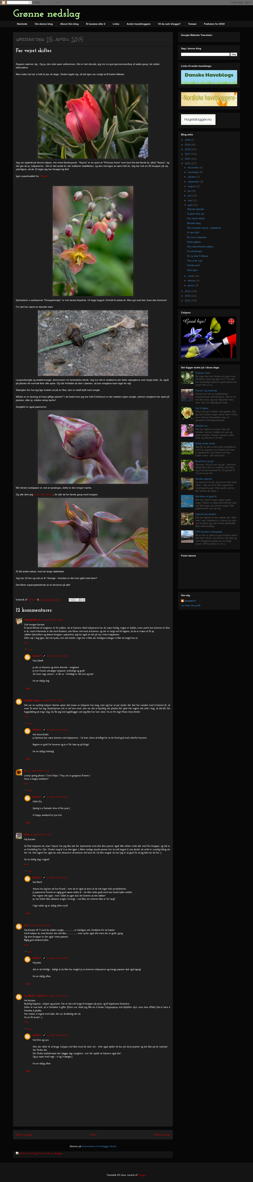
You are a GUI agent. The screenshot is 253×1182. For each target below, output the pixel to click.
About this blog (69, 24)
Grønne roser (202, 372)
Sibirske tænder (195, 209)
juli (189, 190)
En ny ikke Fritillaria (197, 256)
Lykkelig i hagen (32, 700)
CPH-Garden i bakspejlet (208, 531)
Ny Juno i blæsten (197, 237)
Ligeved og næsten (205, 514)
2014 (188, 291)
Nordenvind (193, 265)
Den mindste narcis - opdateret (204, 227)
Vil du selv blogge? (169, 24)
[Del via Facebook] (80, 600)
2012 (188, 300)
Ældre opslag (162, 1134)
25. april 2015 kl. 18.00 (57, 958)
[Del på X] (77, 600)
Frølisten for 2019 (214, 24)
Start (93, 1134)
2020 (188, 139)
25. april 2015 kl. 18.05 (57, 1035)
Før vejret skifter (196, 218)
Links (116, 24)
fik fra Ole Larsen (42, 494)
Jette (26, 925)
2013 (188, 295)
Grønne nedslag (46, 14)
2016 (188, 158)
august (192, 186)
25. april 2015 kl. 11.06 (40, 834)
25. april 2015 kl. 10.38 (57, 655)
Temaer (192, 24)
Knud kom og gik (204, 461)
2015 (188, 163)
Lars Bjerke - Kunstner (34, 995)
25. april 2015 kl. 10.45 (57, 729)
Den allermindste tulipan (200, 246)
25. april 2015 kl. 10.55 (57, 796)
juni (190, 195)
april (190, 205)
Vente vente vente (205, 443)
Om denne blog (44, 24)
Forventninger (194, 251)
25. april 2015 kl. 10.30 (38, 770)
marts (191, 276)
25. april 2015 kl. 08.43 (51, 700)
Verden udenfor (203, 478)
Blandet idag (194, 223)
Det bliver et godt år (206, 496)
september (194, 181)
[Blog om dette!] (73, 600)
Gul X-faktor (201, 408)
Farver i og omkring (206, 390)
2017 (188, 154)
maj (190, 200)
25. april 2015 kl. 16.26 (39, 925)
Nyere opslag (24, 1134)
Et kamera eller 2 (95, 24)
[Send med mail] (70, 600)
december (193, 167)
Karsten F (37, 655)
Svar (26, 642)
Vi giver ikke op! (195, 213)
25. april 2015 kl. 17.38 (56, 995)
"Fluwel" (43, 176)
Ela (25, 770)
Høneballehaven (32, 619)
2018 (188, 149)
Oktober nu (201, 425)
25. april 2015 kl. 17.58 (57, 877)
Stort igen (192, 270)
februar (192, 280)
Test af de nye (194, 260)
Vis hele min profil (190, 605)
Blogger (142, 1175)
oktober (192, 176)
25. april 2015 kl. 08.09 (52, 619)
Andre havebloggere (139, 24)
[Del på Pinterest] (83, 600)
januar (191, 285)
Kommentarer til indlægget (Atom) (99, 1146)
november (193, 172)
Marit (26, 834)
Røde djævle (194, 242)
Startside (22, 24)
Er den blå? (193, 232)
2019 (188, 144)
